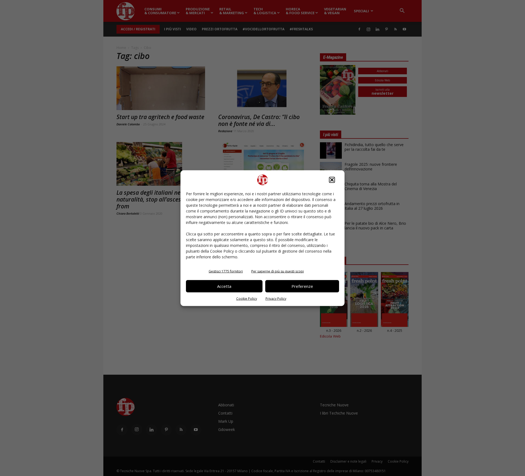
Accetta (224, 286)
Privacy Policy (276, 298)
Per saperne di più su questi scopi (277, 271)
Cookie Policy (246, 298)
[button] (332, 179)
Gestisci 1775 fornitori (226, 271)
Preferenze (302, 286)
